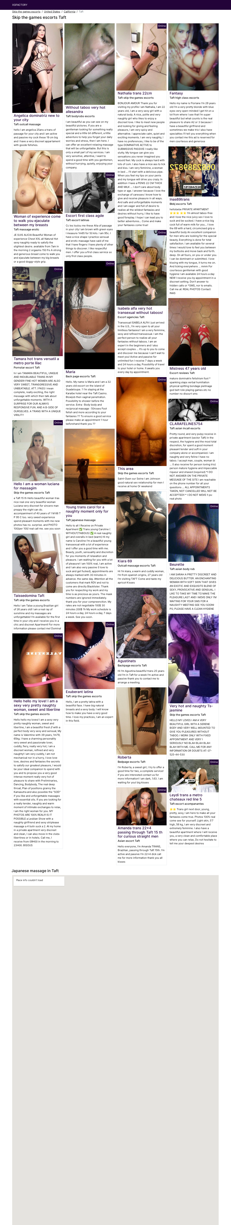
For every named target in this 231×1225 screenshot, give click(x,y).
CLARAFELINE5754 (186, 424)
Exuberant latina (79, 692)
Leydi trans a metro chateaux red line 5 (186, 797)
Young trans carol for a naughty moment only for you (87, 511)
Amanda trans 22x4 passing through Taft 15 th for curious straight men (140, 832)
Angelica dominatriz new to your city (37, 117)
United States (52, 11)
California (69, 11)
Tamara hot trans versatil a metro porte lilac (36, 361)
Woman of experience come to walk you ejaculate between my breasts (37, 220)
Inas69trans (180, 199)
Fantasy (176, 93)
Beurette (177, 564)
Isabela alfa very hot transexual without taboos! (140, 310)
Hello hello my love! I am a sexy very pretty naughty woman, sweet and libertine (37, 705)
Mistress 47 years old (188, 368)
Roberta (124, 757)
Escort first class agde (85, 215)
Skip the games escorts (26, 11)
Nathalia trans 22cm (135, 93)
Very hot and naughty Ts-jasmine (191, 708)
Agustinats (127, 661)
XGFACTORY (19, 4)
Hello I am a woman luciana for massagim (36, 486)
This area (125, 469)
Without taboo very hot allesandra (85, 109)
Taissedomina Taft (29, 595)
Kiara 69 (125, 561)
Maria (70, 372)
